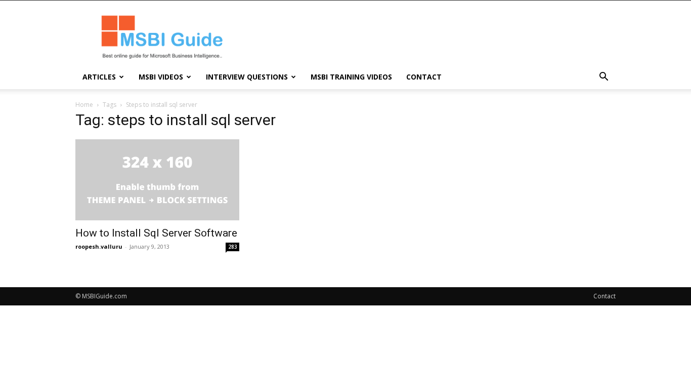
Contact (424, 77)
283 (232, 246)
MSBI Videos (161, 77)
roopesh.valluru (98, 246)
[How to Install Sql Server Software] (157, 179)
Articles (99, 77)
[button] (603, 78)
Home (84, 104)
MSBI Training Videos (351, 77)
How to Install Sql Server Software (156, 233)
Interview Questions (247, 77)
